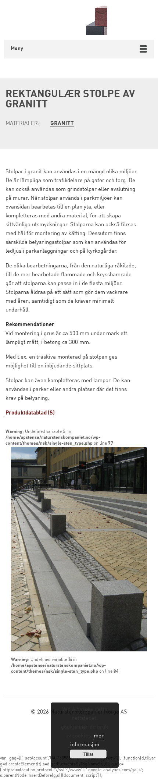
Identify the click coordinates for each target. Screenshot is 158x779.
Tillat (88, 754)
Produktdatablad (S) (30, 413)
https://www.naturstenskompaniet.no (79, 19)
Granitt (62, 124)
